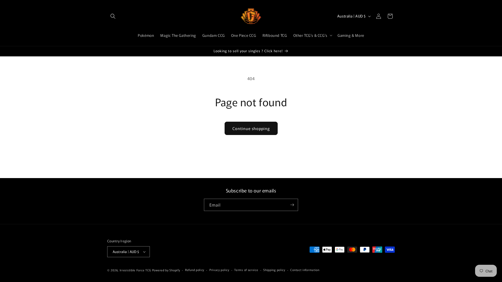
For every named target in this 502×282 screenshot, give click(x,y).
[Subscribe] (292, 205)
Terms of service (246, 270)
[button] (113, 16)
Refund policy (194, 270)
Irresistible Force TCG (135, 270)
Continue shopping (251, 128)
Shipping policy (274, 270)
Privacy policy (219, 270)
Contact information (304, 270)
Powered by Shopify (166, 270)
